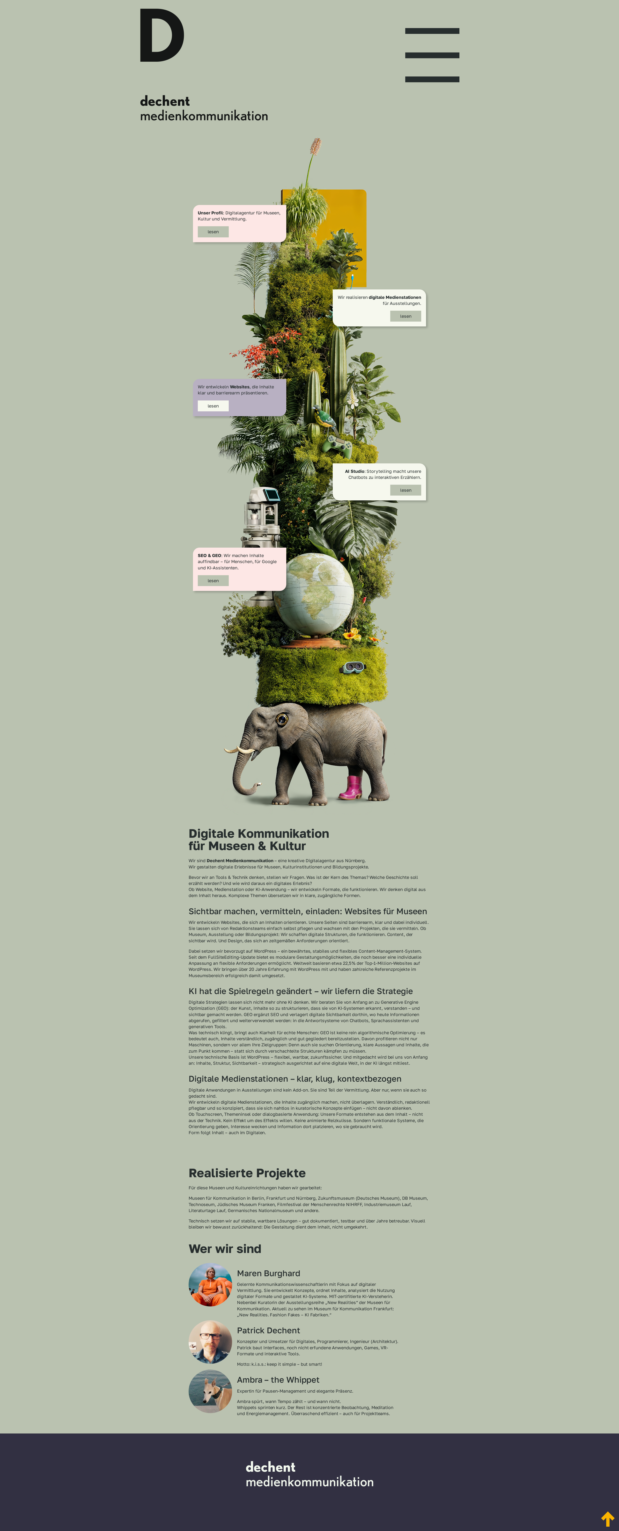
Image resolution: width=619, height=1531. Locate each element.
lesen (213, 231)
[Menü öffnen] (432, 51)
